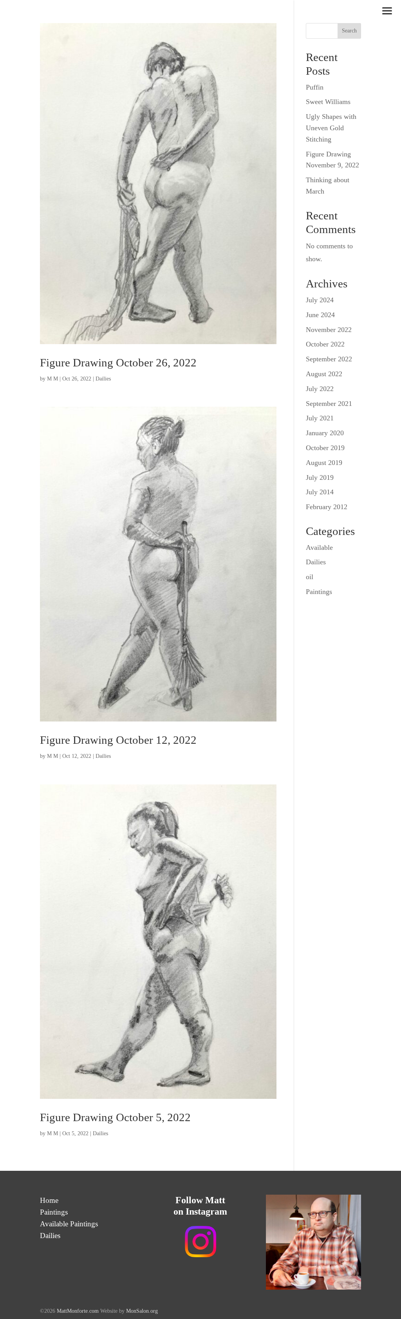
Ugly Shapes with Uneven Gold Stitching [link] (331, 128)
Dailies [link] (103, 379)
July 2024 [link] (320, 300)
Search (349, 31)
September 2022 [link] (329, 359)
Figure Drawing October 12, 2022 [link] (118, 740)
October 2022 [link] (325, 344)
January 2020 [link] (325, 433)
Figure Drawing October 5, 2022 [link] (115, 1117)
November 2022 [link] (329, 330)
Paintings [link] (319, 592)
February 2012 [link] (326, 507)
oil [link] (309, 577)
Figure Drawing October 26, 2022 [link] (118, 362)
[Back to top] (393, 1262)
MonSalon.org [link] (142, 1311)
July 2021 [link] (320, 418)
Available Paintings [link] (69, 1224)
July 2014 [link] (320, 492)
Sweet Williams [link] (328, 102)
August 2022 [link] (324, 374)
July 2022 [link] (320, 389)
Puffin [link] (314, 87)
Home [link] (49, 1201)
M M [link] (52, 379)
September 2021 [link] (329, 403)
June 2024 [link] (320, 315)
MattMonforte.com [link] (78, 1311)
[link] (387, 11)
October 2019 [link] (325, 448)
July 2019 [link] (320, 477)
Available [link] (319, 547)
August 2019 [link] (324, 463)
